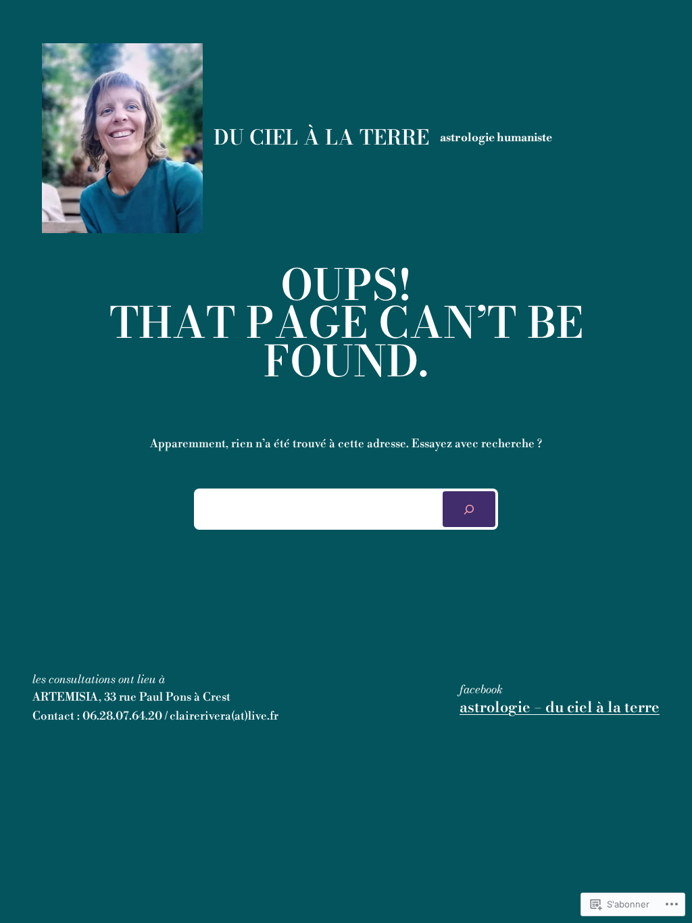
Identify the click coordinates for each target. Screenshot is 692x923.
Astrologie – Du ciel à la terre (560, 706)
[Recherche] (469, 509)
